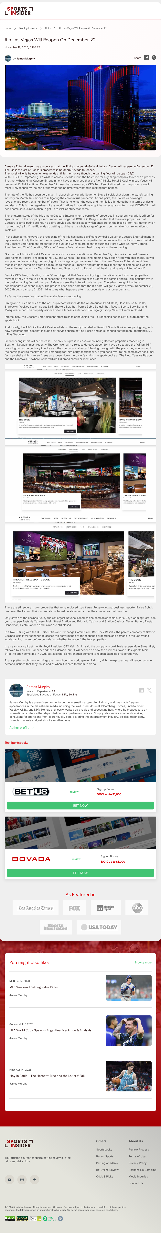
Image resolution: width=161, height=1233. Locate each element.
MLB (12, 981)
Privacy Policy (138, 1163)
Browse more (143, 962)
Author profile (19, 728)
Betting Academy (107, 1163)
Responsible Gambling (142, 1169)
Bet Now (80, 805)
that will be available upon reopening (58, 296)
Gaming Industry (28, 28)
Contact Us (136, 1183)
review (74, 791)
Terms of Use (137, 1156)
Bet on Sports (104, 1156)
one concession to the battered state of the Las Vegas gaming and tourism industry (92, 278)
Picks (48, 28)
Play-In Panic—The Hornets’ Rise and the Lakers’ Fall (47, 1076)
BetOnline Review (107, 1169)
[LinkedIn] (141, 690)
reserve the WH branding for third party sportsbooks (63, 351)
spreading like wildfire (39, 177)
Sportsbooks (104, 1149)
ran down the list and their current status (30, 611)
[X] (149, 690)
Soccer (13, 1024)
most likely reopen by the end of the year (31, 187)
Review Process (139, 1149)
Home (8, 28)
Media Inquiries (138, 1176)
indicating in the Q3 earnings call (49, 275)
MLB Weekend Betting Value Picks (33, 987)
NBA (12, 1069)
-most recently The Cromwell (46, 344)
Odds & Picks (104, 1176)
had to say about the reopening (107, 247)
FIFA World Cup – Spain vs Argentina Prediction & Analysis (50, 1030)
